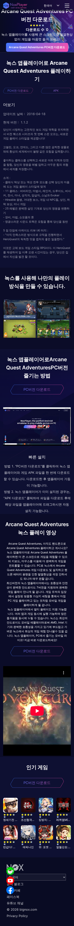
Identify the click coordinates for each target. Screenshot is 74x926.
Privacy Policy (17, 916)
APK (56, 90)
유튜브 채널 (15, 903)
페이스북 (13, 897)
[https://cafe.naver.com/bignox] (10, 871)
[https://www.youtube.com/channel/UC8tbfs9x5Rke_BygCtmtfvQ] (10, 881)
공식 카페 (13, 890)
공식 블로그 (15, 884)
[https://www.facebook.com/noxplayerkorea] (10, 890)
